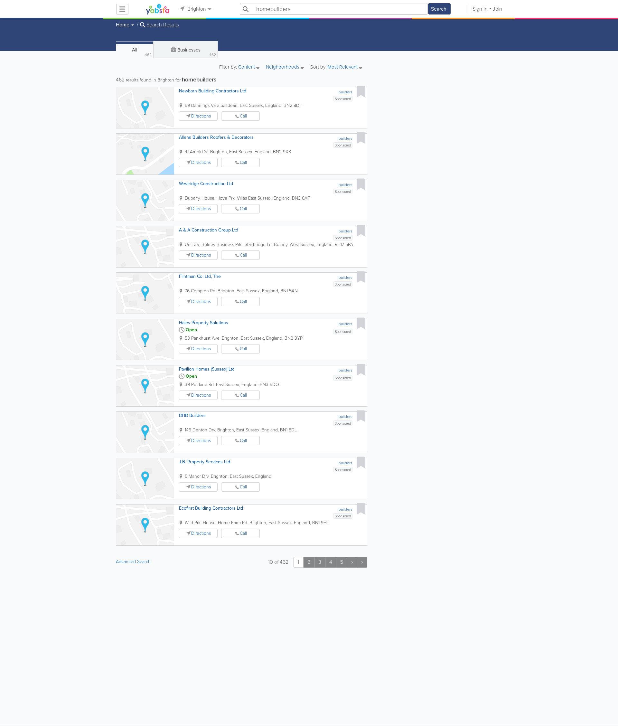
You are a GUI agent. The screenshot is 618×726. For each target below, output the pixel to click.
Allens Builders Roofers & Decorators (216, 137)
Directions (201, 116)
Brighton (196, 9)
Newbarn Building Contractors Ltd (212, 91)
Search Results (162, 24)
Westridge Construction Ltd (206, 183)
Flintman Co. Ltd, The (200, 276)
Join (497, 9)
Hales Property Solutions (203, 322)
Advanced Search (133, 562)
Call (243, 116)
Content (247, 67)
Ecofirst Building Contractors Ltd (211, 508)
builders (345, 92)
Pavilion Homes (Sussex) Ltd (207, 369)
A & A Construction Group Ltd (208, 230)
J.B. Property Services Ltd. (205, 461)
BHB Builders (192, 415)
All (142, 52)
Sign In (480, 9)
